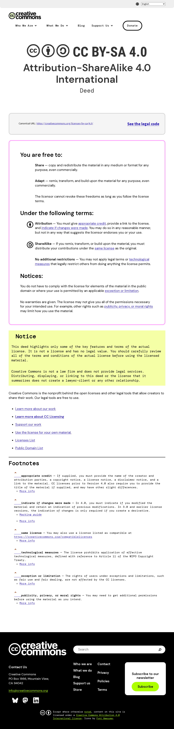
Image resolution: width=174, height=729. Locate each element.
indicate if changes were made (64, 228)
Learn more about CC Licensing (39, 417)
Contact (104, 664)
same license (104, 248)
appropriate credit (92, 223)
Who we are (82, 664)
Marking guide (31, 514)
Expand (37, 27)
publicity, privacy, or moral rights (128, 306)
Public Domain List (29, 448)
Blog (81, 25)
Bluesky (15, 700)
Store (77, 690)
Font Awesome (105, 718)
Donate (132, 25)
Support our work (28, 424)
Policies (103, 681)
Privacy (103, 673)
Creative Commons (25, 15)
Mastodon (26, 700)
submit (160, 649)
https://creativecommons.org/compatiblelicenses (53, 537)
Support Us (100, 25)
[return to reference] (17, 476)
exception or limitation (121, 291)
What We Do (55, 25)
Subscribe (145, 686)
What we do (82, 670)
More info (27, 491)
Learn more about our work (35, 409)
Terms (102, 690)
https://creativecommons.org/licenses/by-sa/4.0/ (65, 123)
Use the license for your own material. (43, 432)
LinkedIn (36, 700)
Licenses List (25, 440)
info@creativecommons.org (28, 690)
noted (87, 711)
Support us (81, 683)
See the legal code (143, 123)
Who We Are (24, 25)
